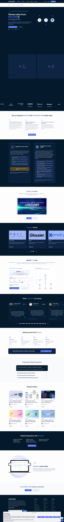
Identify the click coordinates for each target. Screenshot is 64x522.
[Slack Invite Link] (44, 1)
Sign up (10, 344)
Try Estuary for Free (32, 134)
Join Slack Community (36, 344)
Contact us (46, 351)
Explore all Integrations (32, 445)
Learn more (22, 344)
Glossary (45, 505)
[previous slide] (28, 251)
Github (44, 509)
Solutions (23, 1)
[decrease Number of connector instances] (23, 285)
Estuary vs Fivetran (36, 505)
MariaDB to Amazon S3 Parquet (44, 439)
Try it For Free (14, 288)
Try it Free (53, 1)
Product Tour (36, 504)
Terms (52, 505)
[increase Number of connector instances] (28, 285)
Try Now (29, 218)
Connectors (31, 1)
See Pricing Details (24, 288)
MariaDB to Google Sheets (30, 440)
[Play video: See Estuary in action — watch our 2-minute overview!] (32, 207)
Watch (46, 344)
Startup (52, 509)
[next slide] (36, 251)
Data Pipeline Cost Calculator (37, 510)
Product (18, 1)
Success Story (15, 106)
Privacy (52, 504)
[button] (19, 1)
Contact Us (35, 218)
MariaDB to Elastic (16, 440)
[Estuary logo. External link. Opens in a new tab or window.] (6, 513)
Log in (49, 1)
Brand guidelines (54, 510)
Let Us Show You (35, 490)
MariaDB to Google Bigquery (17, 439)
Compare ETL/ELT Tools (46, 510)
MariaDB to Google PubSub (43, 440)
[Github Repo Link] (46, 1)
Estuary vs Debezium (37, 509)
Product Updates (46, 503)
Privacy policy (34, 512)
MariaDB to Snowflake (29, 439)
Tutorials (45, 504)
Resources (35, 1)
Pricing (27, 1)
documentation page (14, 173)
